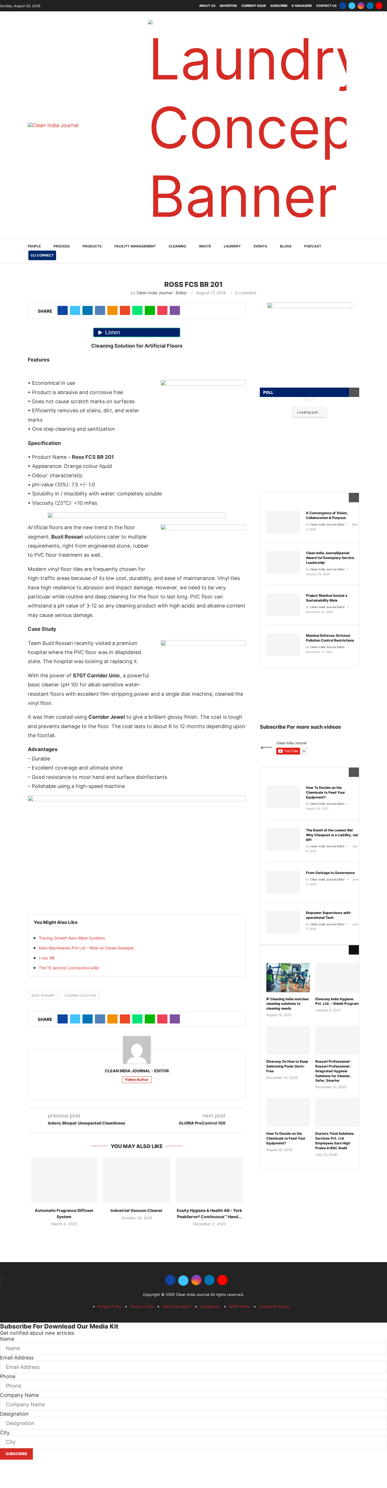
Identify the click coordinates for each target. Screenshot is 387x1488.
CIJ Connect (42, 255)
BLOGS (286, 246)
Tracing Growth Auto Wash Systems (72, 938)
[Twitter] (351, 5)
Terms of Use (142, 1306)
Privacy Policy (109, 1306)
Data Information (176, 1306)
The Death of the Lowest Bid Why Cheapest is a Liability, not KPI (332, 835)
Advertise (228, 6)
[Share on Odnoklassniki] (112, 310)
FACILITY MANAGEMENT (135, 246)
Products (92, 246)
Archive (279, 949)
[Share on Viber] (175, 310)
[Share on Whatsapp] (137, 310)
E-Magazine (302, 6)
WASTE (205, 246)
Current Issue (253, 6)
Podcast (312, 246)
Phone (7, 1376)
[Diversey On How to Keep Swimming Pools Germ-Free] (288, 1040)
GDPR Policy (239, 1306)
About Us (207, 6)
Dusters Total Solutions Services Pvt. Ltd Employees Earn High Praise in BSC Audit (334, 1140)
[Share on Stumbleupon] (125, 310)
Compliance (210, 1306)
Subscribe (279, 6)
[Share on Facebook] (63, 310)
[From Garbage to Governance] (283, 882)
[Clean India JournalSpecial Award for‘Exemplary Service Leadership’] (283, 562)
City (5, 1433)
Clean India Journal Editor (327, 524)
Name (7, 1339)
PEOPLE (34, 246)
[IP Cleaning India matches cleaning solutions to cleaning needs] (288, 977)
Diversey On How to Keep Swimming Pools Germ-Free (287, 1066)
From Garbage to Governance (330, 873)
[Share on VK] (100, 310)
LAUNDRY (232, 246)
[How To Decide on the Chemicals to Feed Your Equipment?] (283, 796)
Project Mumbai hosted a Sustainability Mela (326, 597)
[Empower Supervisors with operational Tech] (283, 922)
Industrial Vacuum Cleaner (136, 1210)
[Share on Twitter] (75, 310)
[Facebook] (342, 5)
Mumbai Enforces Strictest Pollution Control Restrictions (330, 637)
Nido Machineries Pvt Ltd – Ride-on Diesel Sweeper (86, 947)
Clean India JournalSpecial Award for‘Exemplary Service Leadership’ (330, 558)
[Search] (356, 251)
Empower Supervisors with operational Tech (328, 915)
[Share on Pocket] (162, 310)
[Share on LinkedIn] (87, 310)
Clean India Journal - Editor (162, 292)
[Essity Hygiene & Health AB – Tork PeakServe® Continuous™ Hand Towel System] (209, 1180)
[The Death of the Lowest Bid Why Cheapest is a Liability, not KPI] (283, 839)
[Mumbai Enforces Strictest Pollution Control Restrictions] (283, 644)
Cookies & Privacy (274, 1306)
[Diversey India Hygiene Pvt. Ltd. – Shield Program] (337, 977)
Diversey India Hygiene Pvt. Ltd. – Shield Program (337, 1001)
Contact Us (326, 6)
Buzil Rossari (42, 995)
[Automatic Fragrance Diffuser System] (64, 1180)
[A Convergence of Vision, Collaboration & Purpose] (283, 522)
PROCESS (62, 246)
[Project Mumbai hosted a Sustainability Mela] (283, 604)
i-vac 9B (46, 957)
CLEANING (177, 246)
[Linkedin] (370, 5)
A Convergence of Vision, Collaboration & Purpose (327, 515)
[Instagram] (361, 5)
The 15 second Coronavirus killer (69, 967)
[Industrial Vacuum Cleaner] (136, 1180)
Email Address (17, 1358)
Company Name (19, 1395)
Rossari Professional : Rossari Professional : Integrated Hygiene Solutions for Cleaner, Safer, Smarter (333, 1071)
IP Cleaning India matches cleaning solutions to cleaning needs (287, 1004)
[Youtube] (379, 5)
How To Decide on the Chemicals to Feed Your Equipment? (325, 792)
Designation (14, 1414)
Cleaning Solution (80, 995)
